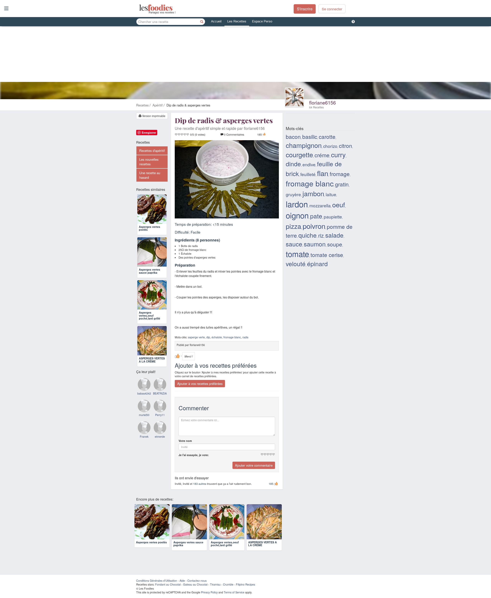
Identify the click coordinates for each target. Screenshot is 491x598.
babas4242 (144, 393)
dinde (293, 163)
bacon (293, 136)
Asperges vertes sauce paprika (149, 271)
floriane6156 (322, 102)
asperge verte (196, 337)
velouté (296, 263)
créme (322, 155)
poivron (314, 226)
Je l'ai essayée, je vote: (194, 455)
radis (245, 337)
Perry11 (160, 415)
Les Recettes (236, 21)
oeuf (338, 204)
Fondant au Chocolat (168, 584)
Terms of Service (234, 592)
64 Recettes (316, 107)
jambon (313, 193)
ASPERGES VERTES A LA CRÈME (152, 359)
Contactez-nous (197, 580)
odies (139, 7)
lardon (297, 204)
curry (338, 154)
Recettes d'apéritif (152, 150)
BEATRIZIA (160, 393)
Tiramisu (215, 584)
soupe (334, 244)
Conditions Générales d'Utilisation (156, 580)
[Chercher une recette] (201, 21)
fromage (340, 174)
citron (345, 145)
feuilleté (308, 174)
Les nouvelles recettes (148, 161)
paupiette (333, 216)
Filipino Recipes (245, 584)
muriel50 (144, 415)
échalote (217, 337)
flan (322, 173)
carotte (327, 136)
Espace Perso (262, 21)
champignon (304, 145)
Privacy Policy (209, 592)
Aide (182, 580)
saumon (315, 244)
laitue (331, 194)
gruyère (293, 194)
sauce (294, 244)
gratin (342, 184)
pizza (293, 226)
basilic (309, 136)
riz (321, 235)
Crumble (228, 584)
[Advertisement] (245, 55)
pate (316, 216)
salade (334, 235)
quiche (307, 235)
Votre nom (185, 441)
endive (309, 164)
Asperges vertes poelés (149, 228)
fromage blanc (232, 337)
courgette (299, 154)
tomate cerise (327, 255)
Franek (144, 436)
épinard (317, 263)
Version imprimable (153, 116)
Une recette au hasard (149, 175)
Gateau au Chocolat (195, 584)
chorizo (330, 146)
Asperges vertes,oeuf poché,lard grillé (149, 315)
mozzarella (320, 205)
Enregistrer (149, 132)
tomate (297, 253)
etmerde (160, 436)
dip (208, 337)
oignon (297, 215)
